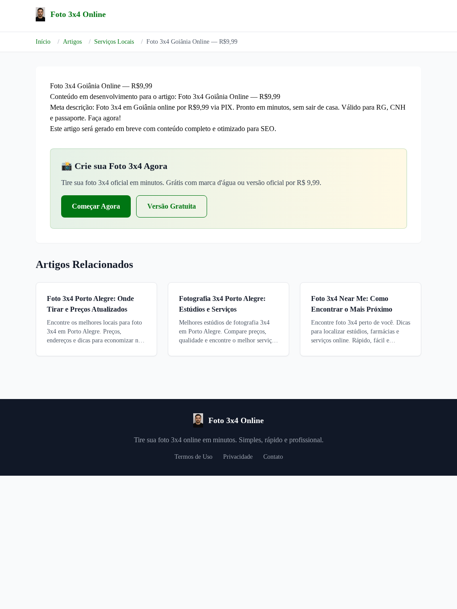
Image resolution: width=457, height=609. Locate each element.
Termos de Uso (193, 456)
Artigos (72, 41)
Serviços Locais (114, 41)
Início (43, 41)
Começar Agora (96, 206)
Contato (273, 456)
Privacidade (238, 456)
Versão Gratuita (171, 206)
